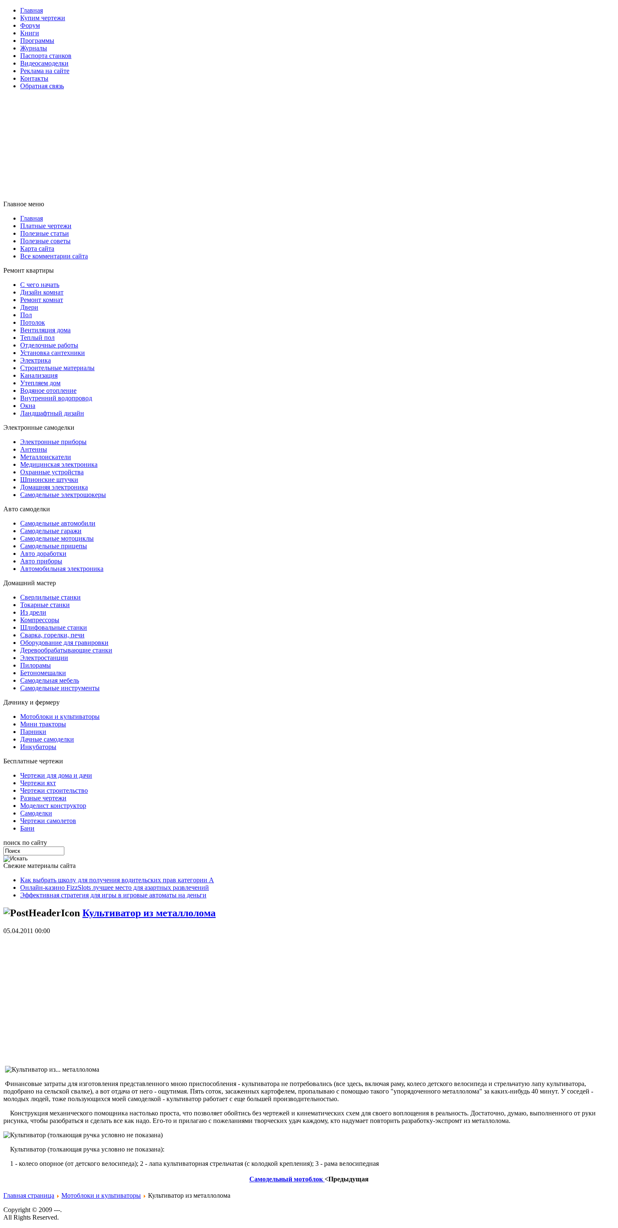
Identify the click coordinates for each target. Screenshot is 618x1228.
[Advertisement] (207, 115)
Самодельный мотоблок (287, 1179)
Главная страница (28, 1195)
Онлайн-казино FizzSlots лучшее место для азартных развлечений (114, 887)
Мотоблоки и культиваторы (101, 1195)
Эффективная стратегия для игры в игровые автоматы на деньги (113, 895)
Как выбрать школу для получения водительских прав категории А (117, 880)
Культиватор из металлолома (149, 912)
